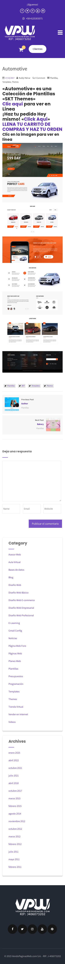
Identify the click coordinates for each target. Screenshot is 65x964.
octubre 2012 (15, 828)
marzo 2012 (15, 836)
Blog (11, 577)
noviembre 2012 (17, 821)
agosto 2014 (15, 813)
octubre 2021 (15, 768)
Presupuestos (16, 676)
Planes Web (15, 661)
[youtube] (38, 11)
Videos (12, 722)
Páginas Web (15, 653)
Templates (6, 82)
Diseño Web (15, 585)
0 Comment (40, 78)
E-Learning (14, 623)
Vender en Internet (18, 714)
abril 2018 (14, 783)
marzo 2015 (15, 798)
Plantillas (54, 78)
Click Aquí (35, 119)
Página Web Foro (17, 646)
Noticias (13, 638)
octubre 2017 (15, 790)
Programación (16, 684)
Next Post (39, 422)
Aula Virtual (15, 562)
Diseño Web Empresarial (21, 607)
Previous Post (27, 401)
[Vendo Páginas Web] (19, 33)
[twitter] (27, 11)
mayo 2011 (14, 859)
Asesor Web (15, 554)
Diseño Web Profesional (21, 615)
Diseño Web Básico (19, 592)
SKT (23, 385)
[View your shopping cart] (21, 50)
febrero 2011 (15, 867)
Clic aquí (12, 104)
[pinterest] (43, 11)
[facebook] (22, 11)
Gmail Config (15, 630)
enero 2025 (14, 752)
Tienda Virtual (16, 706)
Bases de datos (16, 569)
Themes (15, 82)
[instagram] (32, 11)
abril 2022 (14, 760)
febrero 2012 (15, 844)
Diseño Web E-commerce (22, 600)
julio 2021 (14, 775)
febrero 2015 (15, 806)
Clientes (37, 49)
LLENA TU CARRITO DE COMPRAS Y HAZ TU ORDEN (32, 126)
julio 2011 (13, 851)
